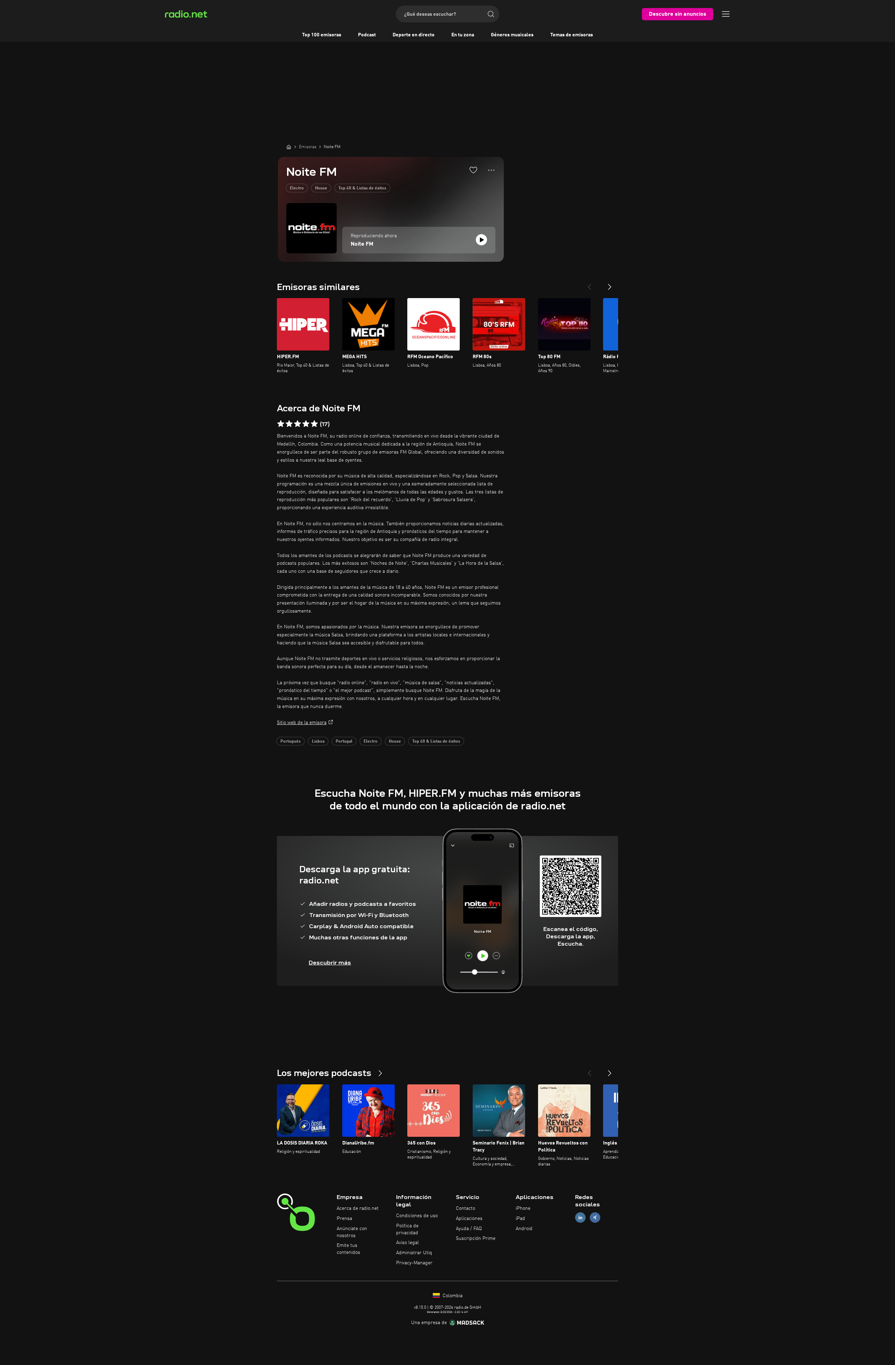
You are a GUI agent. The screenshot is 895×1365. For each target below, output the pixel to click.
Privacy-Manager (414, 1263)
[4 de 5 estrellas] (306, 424)
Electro (297, 188)
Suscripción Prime (475, 1238)
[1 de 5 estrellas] (281, 424)
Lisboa (318, 741)
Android (524, 1228)
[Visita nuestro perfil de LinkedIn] (580, 1217)
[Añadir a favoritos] (473, 169)
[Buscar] (491, 14)
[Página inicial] (289, 147)
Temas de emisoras (571, 34)
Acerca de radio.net (358, 1208)
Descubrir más (330, 962)
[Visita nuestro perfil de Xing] (595, 1217)
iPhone (523, 1208)
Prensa (344, 1218)
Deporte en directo (414, 34)
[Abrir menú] (726, 14)
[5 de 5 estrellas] (314, 424)
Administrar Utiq (414, 1252)
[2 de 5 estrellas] (289, 424)
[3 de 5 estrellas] (297, 424)
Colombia (452, 1295)
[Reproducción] (481, 239)
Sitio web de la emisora (302, 722)
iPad (520, 1218)
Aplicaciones (469, 1218)
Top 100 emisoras (321, 34)
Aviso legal (407, 1242)
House (321, 188)
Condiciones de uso (417, 1215)
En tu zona (462, 34)
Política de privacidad (407, 1229)
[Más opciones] (491, 170)
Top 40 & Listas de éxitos (362, 188)
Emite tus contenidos (348, 1249)
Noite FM (362, 244)
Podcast (367, 34)
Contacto (465, 1208)
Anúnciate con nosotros (352, 1232)
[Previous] (589, 284)
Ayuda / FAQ (469, 1228)
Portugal (344, 741)
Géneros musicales (512, 34)
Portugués (290, 741)
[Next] (609, 284)
